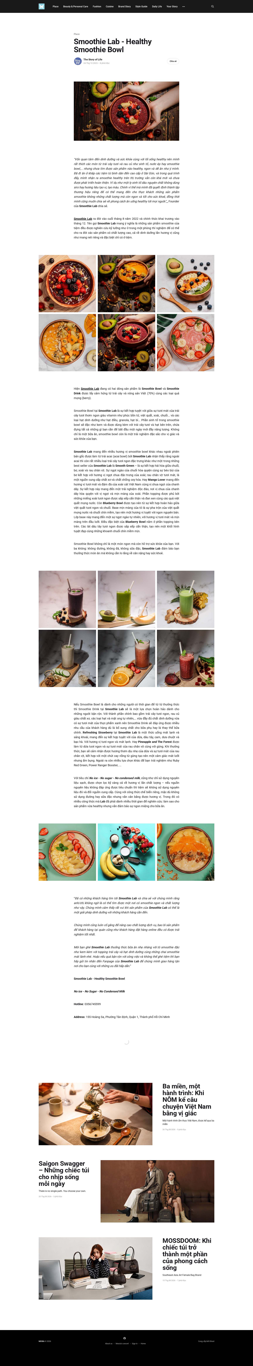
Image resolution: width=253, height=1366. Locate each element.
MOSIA (42, 1341)
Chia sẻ (173, 61)
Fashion (97, 6)
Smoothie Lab (83, 218)
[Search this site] (212, 6)
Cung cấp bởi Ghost (206, 1341)
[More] (183, 6)
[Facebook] (124, 1338)
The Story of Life (92, 59)
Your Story (172, 6)
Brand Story (124, 6)
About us (108, 1343)
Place (56, 6)
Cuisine (110, 6)
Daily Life (157, 6)
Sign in (134, 1343)
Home (143, 1343)
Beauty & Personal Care (75, 6)
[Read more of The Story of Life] (78, 61)
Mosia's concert (122, 1343)
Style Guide (141, 6)
